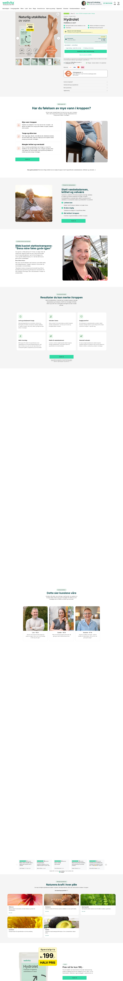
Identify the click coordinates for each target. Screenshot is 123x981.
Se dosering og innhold (61, 890)
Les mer (10, 912)
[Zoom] (58, 14)
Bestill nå (27, 159)
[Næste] (58, 38)
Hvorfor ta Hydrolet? (68, 81)
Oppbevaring (67, 90)
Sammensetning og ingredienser (71, 84)
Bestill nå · (85, 51)
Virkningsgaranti (77, 72)
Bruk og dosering (67, 87)
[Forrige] (17, 38)
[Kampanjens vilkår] (92, 32)
